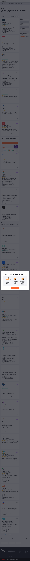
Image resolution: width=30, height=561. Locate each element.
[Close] (28, 271)
